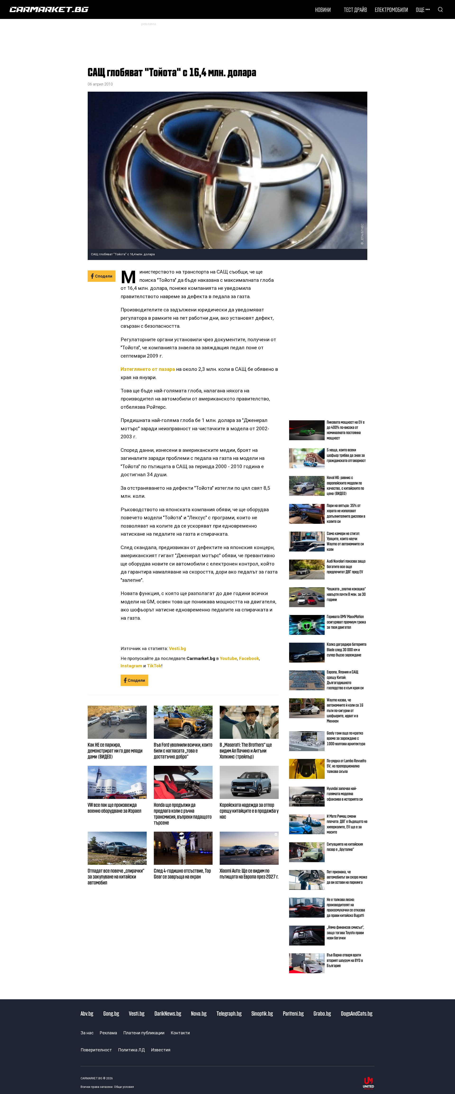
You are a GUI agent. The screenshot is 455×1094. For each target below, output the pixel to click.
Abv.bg (87, 1013)
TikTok (154, 665)
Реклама (108, 1032)
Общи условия (124, 1087)
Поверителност (96, 1049)
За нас (87, 1032)
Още (420, 9)
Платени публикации (143, 1032)
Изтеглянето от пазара (148, 369)
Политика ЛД (131, 1049)
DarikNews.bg (168, 1013)
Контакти (180, 1032)
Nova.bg (198, 1013)
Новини (323, 9)
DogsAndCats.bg (356, 1013)
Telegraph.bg (229, 1013)
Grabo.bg (322, 1013)
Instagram (131, 665)
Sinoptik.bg (262, 1013)
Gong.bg (111, 1013)
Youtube (228, 658)
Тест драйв (355, 9)
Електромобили (391, 9)
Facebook (249, 658)
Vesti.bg (177, 648)
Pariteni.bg (293, 1013)
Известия (160, 1049)
